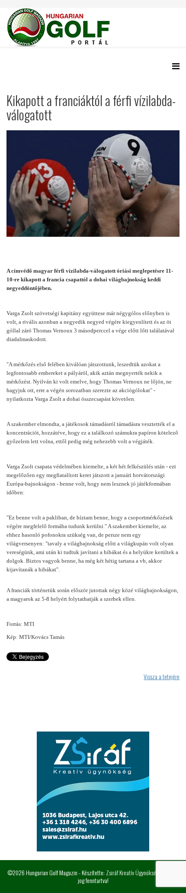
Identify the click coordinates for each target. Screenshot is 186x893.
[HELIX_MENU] (176, 65)
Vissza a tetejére (162, 676)
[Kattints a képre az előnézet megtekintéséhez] (93, 183)
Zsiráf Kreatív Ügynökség (132, 872)
